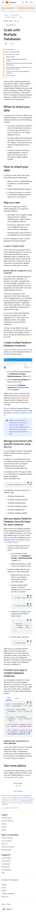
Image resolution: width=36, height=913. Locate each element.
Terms (3, 904)
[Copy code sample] (30, 482)
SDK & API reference (7, 821)
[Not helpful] (17, 21)
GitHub (3, 830)
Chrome (3, 888)
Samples (3, 824)
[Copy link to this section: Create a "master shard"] (26, 246)
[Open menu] (3, 2)
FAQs (3, 873)
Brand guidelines (6, 870)
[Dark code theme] (27, 482)
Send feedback (11, 25)
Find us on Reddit (6, 841)
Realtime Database (26, 8)
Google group (5, 864)
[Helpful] (15, 21)
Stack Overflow (18, 777)
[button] (9, 698)
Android (3, 885)
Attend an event (6, 850)
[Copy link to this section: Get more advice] (28, 766)
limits (8, 95)
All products (4, 896)
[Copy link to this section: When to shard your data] (11, 110)
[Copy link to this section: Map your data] (22, 203)
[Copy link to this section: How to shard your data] (11, 170)
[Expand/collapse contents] (15, 49)
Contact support (6, 858)
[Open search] (23, 2)
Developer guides (6, 818)
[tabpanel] (18, 719)
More (17, 698)
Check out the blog (7, 838)
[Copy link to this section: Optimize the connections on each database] (18, 743)
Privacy (9, 904)
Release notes (5, 867)
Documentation (8, 8)
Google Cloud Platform (8, 893)
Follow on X (4, 844)
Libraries (3, 827)
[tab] (9, 698)
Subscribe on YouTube (7, 847)
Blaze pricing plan (20, 350)
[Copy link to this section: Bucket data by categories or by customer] (14, 273)
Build (20, 17)
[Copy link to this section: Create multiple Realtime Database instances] (27, 346)
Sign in (32, 2)
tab (26, 376)
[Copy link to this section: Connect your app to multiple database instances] (16, 676)
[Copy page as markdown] (11, 43)
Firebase (6, 15)
